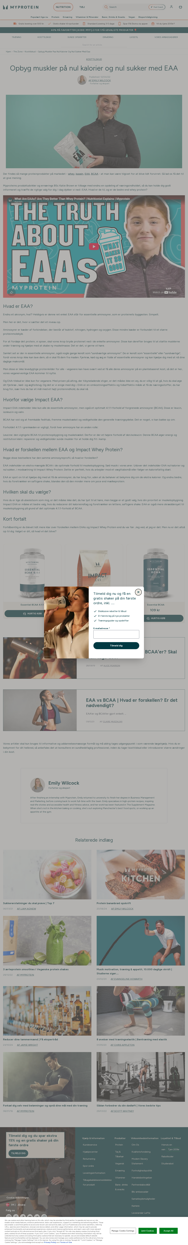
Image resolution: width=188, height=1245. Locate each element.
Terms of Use (66, 1242)
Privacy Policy (50, 1242)
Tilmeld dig (116, 645)
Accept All (168, 1231)
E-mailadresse (101, 628)
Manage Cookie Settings (123, 1231)
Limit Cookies (147, 1231)
